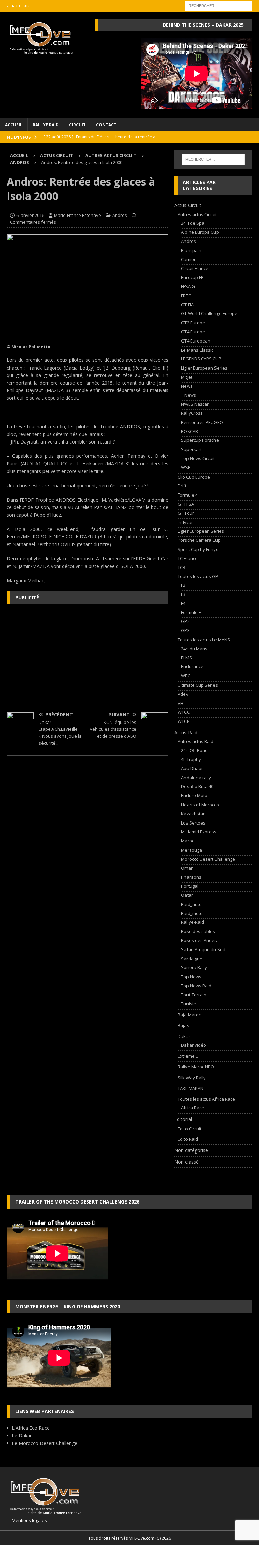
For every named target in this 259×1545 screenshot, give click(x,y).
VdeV (183, 694)
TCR (181, 567)
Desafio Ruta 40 (197, 786)
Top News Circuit (198, 458)
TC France (188, 558)
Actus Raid (185, 732)
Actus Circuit (56, 155)
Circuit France (194, 268)
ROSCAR (189, 431)
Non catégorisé (191, 1150)
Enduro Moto (194, 795)
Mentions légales (27, 1520)
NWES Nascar (195, 404)
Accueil (13, 125)
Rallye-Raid (192, 922)
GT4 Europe (193, 332)
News (187, 386)
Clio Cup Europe (194, 477)
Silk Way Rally (192, 1077)
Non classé (186, 1162)
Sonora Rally (194, 967)
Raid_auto (191, 904)
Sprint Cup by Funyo (198, 549)
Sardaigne (191, 959)
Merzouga (191, 850)
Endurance (192, 666)
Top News (191, 976)
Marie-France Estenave (77, 215)
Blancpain (191, 250)
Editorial (183, 1119)
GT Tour (186, 513)
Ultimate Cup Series (198, 685)
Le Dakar (22, 1435)
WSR (186, 467)
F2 (183, 585)
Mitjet (186, 377)
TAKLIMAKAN (190, 1088)
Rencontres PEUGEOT (203, 422)
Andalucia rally (196, 778)
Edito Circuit (189, 1128)
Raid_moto (192, 913)
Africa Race (192, 1108)
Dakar (184, 1036)
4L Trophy (191, 759)
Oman (187, 868)
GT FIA (187, 305)
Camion (189, 259)
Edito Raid (188, 1139)
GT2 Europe (193, 323)
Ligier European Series (204, 368)
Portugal (189, 886)
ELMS (186, 658)
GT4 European (195, 341)
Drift (182, 486)
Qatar (187, 895)
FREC (186, 296)
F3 (183, 594)
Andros (119, 215)
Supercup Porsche (200, 440)
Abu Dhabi (191, 768)
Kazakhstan (193, 814)
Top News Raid (196, 986)
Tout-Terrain (193, 995)
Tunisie (188, 1004)
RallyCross (192, 413)
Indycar (185, 522)
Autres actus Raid (195, 741)
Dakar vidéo (193, 1045)
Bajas (183, 1025)
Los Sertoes (193, 823)
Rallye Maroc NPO (196, 1067)
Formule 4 (188, 495)
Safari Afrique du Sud (203, 949)
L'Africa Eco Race (31, 1428)
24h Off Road (194, 750)
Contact (106, 125)
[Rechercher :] (218, 5)
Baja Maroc (189, 1015)
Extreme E (188, 1056)
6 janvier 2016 (30, 215)
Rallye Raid (46, 125)
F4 (183, 603)
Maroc (187, 841)
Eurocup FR (192, 277)
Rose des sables (198, 931)
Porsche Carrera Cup (199, 540)
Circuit (77, 125)
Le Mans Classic (197, 350)
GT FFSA (186, 504)
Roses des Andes (199, 940)
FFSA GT (189, 286)
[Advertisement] (87, 658)
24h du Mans (194, 648)
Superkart (191, 449)
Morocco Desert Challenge (208, 859)
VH (180, 703)
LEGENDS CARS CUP (201, 359)
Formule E (191, 612)
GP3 (185, 630)
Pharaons (191, 877)
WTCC (184, 712)
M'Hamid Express (199, 832)
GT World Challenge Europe (209, 313)
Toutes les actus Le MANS (204, 640)
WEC (185, 676)
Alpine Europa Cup (200, 232)
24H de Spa (192, 223)
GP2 (185, 621)
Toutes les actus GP (198, 576)
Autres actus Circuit (111, 155)
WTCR (184, 721)
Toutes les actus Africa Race (206, 1099)
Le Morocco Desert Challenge (44, 1443)
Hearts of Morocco (200, 805)
